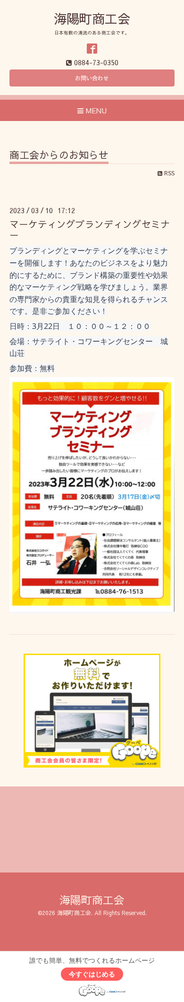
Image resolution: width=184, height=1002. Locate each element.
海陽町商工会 (92, 18)
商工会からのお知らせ (59, 156)
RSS (168, 173)
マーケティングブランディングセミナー (89, 229)
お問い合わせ (92, 78)
